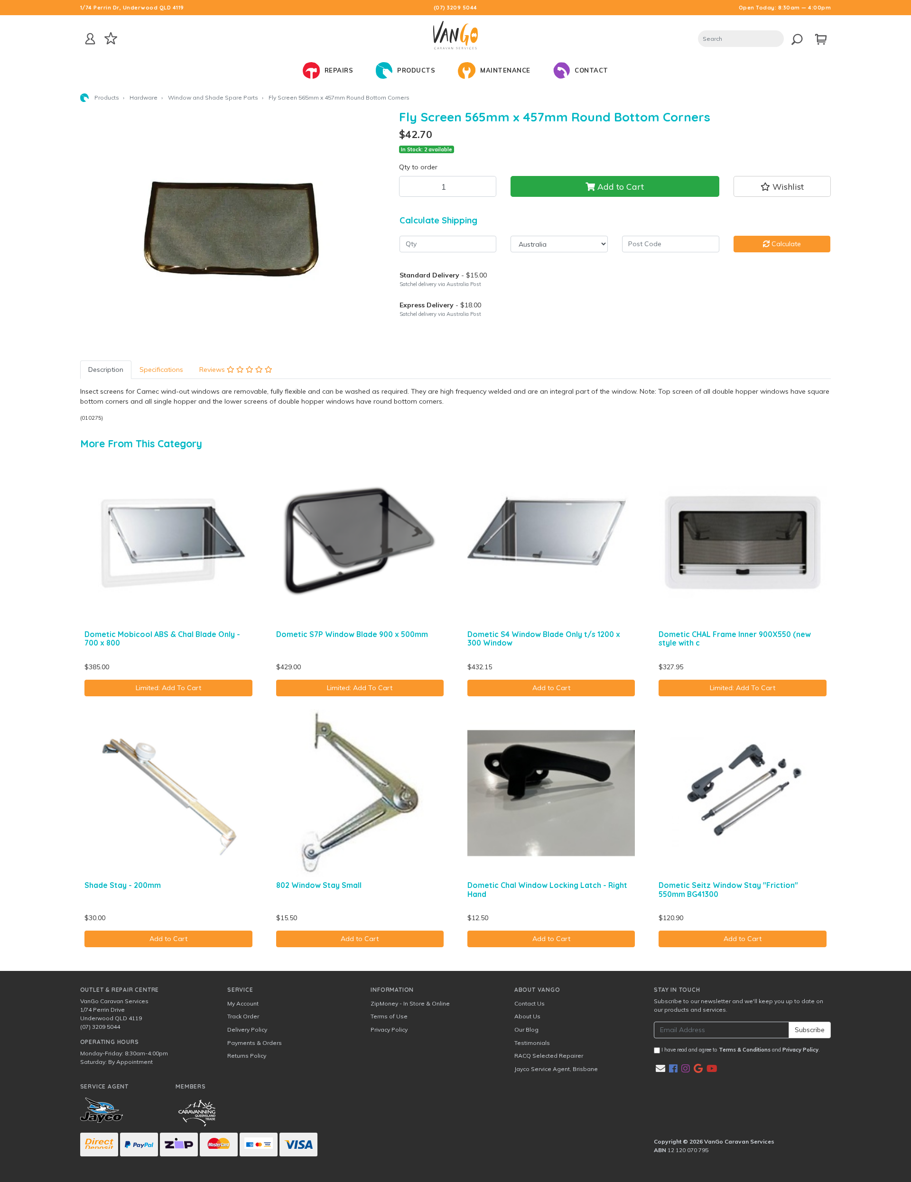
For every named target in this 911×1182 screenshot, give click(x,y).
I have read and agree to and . (740, 1049)
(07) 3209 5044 (455, 7)
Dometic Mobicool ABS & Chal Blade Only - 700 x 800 (162, 638)
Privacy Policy (389, 1029)
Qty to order (418, 167)
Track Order (243, 1016)
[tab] (105, 369)
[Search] (794, 37)
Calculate (785, 244)
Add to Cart (619, 186)
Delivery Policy (247, 1029)
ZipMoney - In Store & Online (410, 1003)
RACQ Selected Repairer (548, 1055)
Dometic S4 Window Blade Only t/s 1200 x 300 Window (543, 638)
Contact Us (529, 1003)
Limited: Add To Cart (168, 687)
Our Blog (526, 1029)
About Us (527, 1016)
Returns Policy (246, 1055)
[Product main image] (232, 228)
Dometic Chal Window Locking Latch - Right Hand (547, 889)
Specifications (161, 369)
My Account (243, 1003)
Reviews (213, 369)
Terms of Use (389, 1016)
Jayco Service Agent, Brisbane (556, 1068)
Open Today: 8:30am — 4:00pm (785, 7)
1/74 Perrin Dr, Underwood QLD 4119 (132, 7)
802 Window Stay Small (319, 885)
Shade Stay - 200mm (122, 885)
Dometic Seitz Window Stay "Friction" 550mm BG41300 (728, 889)
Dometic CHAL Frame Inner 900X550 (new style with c (735, 638)
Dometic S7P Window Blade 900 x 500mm (352, 634)
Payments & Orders (254, 1042)
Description (105, 369)
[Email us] (660, 1068)
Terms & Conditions (745, 1049)
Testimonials (532, 1042)
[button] (782, 186)
